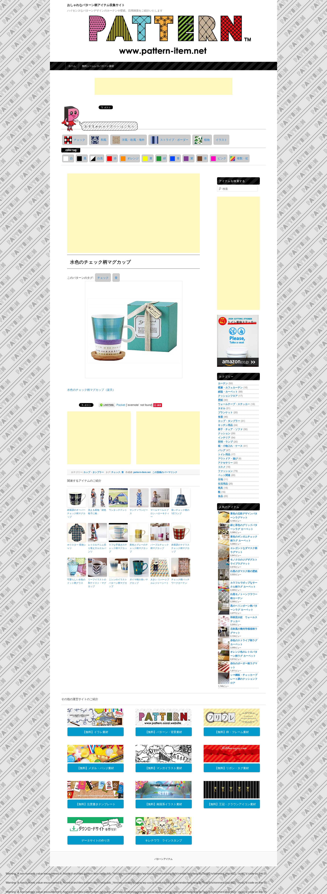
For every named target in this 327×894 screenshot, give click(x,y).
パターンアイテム (163, 859)
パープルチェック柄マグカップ (159, 546)
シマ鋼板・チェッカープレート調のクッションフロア (243, 678)
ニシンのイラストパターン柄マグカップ (118, 583)
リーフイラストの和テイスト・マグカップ (97, 583)
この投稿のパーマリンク (164, 472)
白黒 (100, 158)
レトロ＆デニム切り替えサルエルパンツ (97, 548)
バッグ (221, 450)
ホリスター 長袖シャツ (76, 546)
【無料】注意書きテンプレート (95, 804)
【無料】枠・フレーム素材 (232, 732)
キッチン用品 (225, 425)
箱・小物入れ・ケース (230, 445)
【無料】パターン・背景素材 (163, 732)
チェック (79, 140)
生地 (220, 479)
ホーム (72, 66)
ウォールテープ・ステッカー (234, 404)
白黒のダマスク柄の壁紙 (243, 571)
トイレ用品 (224, 454)
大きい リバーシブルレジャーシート (159, 581)
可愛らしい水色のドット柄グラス (76, 581)
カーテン (223, 383)
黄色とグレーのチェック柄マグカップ (139, 548)
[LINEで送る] (107, 405)
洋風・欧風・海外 (133, 140)
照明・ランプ (225, 441)
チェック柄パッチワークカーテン (180, 581)
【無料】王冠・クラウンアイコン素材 (232, 804)
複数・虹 (242, 158)
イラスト (221, 140)
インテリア (224, 437)
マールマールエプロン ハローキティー (159, 513)
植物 (207, 140)
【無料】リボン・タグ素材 (232, 768)
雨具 (220, 487)
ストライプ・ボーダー (174, 140)
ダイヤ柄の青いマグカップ (139, 581)
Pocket (120, 405)
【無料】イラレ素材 (95, 732)
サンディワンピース (139, 511)
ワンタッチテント (118, 509)
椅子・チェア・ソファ (230, 429)
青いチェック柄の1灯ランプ (180, 511)
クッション (224, 433)
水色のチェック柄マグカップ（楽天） (91, 390)
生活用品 (223, 483)
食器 (220, 416)
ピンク (222, 158)
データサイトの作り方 (95, 840)
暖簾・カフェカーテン (230, 387)
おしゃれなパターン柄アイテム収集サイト (96, 5)
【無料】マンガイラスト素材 (163, 768)
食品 (220, 496)
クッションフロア (228, 395)
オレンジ (133, 158)
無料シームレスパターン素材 (98, 66)
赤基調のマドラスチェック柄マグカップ (180, 548)
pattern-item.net (142, 472)
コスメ (221, 466)
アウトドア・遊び (228, 458)
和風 (103, 140)
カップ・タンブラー (93, 472)
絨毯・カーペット (228, 391)
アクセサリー (225, 462)
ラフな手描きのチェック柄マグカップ (118, 548)
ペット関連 (224, 475)
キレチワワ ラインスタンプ (163, 840)
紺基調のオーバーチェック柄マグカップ (76, 513)
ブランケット (225, 412)
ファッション (225, 471)
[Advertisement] (163, 86)
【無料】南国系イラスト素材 (163, 804)
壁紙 (220, 400)
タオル (221, 408)
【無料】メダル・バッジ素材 (95, 768)
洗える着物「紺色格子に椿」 (97, 511)
